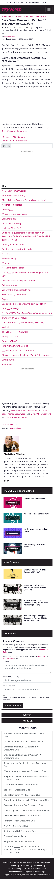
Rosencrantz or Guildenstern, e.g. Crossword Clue (25, 764)
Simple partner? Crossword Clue (19, 841)
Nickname (11, 676)
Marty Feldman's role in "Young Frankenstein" (24, 200)
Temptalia (28, 871)
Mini (45, 410)
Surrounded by (9, 258)
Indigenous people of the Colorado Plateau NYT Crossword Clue (26, 778)
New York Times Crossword (24, 410)
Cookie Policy (13, 865)
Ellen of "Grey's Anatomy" (14, 294)
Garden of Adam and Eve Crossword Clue (23, 805)
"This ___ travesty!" (10, 308)
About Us (7, 862)
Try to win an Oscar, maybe (14, 317)
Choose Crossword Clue (15, 836)
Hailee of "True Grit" (11, 228)
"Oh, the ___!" (8, 263)
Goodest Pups (39, 871)
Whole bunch (8, 359)
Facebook (27, 720)
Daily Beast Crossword (34, 16)
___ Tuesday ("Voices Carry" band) (18, 350)
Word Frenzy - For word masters (34, 545)
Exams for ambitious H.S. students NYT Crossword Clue (22, 748)
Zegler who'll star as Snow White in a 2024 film (24, 303)
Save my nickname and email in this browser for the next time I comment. (26, 698)
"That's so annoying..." (12, 223)
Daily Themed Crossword (13, 413)
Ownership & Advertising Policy (36, 862)
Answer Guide (15, 428)
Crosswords (32, 2)
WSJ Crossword (43, 413)
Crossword (15, 16)
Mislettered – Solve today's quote (36, 530)
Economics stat (9, 218)
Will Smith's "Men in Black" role (17, 290)
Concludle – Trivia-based (34, 498)
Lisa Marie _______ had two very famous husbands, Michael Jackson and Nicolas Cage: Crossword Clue (25, 849)
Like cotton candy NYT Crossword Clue (22, 795)
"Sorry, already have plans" (15, 214)
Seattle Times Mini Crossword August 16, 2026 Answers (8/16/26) (36, 602)
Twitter (27, 715)
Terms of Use (28, 868)
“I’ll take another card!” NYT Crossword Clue (24, 741)
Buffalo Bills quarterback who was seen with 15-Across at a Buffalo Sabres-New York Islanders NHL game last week (26, 236)
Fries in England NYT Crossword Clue (21, 784)
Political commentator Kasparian (17, 249)
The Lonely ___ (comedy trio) (15, 331)
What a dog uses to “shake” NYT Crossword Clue (26, 810)
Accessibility (40, 868)
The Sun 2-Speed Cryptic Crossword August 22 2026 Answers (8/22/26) (35, 618)
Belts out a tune (9, 285)
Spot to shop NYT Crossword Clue (20, 831)
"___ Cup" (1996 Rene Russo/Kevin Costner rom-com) (27, 313)
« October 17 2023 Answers (14, 137)
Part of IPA (7, 364)
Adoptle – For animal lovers (36, 514)
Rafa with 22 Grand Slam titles (16, 345)
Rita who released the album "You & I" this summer (26, 355)
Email (9, 686)
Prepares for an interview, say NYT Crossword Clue (25, 735)
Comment (7, 661)
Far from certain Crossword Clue (19, 820)
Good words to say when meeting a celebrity (23, 322)
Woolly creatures (10, 336)
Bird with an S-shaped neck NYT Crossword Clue (26, 800)
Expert (5, 299)
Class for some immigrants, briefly (18, 280)
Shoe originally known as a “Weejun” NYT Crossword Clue (23, 756)
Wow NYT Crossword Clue (16, 825)
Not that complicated (12, 204)
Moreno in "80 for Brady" (14, 195)
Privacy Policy (41, 656)
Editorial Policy (14, 868)
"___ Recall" (7, 253)
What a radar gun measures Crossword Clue (25, 771)
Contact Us (17, 862)
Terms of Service (8, 658)
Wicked (5, 327)
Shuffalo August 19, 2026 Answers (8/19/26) (35, 571)
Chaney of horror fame (13, 244)
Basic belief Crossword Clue (17, 789)
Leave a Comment (9, 424)
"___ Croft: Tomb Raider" (13, 267)
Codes (44, 2)
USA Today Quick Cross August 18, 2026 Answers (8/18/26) (35, 587)
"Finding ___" (8, 209)
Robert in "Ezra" (9, 341)
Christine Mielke (10, 36)
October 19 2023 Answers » (14, 140)
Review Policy (39, 865)
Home (4, 16)
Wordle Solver (15, 2)
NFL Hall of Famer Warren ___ (16, 190)
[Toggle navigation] (48, 9)
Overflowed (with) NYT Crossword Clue (22, 815)
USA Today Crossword (16, 417)
